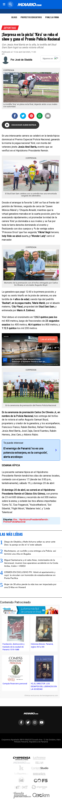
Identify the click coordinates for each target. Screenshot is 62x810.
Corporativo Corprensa (23, 758)
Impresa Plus (40, 788)
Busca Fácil (40, 774)
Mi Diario (22, 763)
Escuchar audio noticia (24, 125)
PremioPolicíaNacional (14, 522)
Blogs (14, 17)
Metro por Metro (22, 788)
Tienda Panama (23, 795)
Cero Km (41, 795)
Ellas (40, 763)
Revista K (22, 768)
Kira (15, 519)
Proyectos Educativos (31, 17)
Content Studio (40, 769)
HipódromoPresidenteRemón (33, 519)
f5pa (41, 781)
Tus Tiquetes (22, 774)
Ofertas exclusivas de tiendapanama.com (41, 695)
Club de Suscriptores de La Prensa (22, 781)
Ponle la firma (52, 17)
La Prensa (40, 759)
